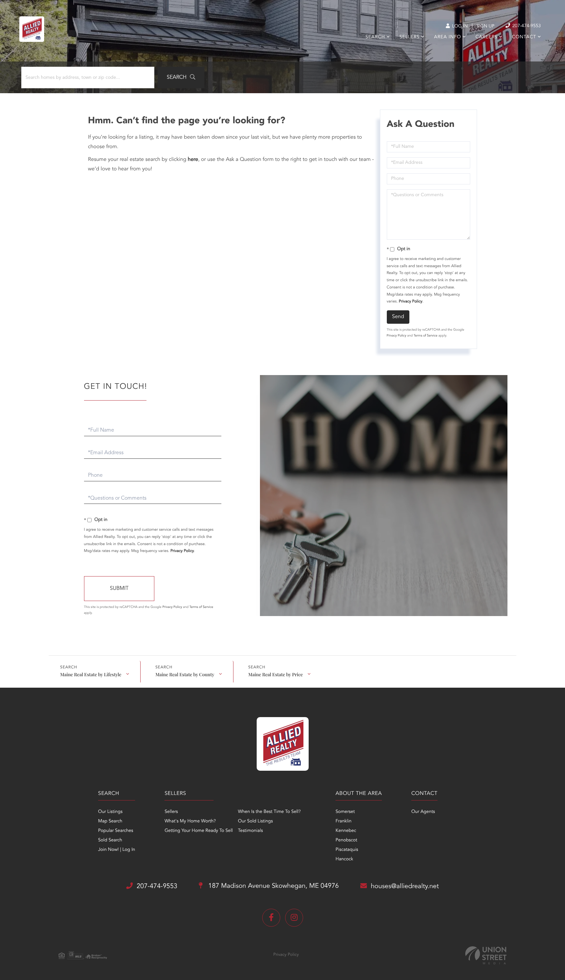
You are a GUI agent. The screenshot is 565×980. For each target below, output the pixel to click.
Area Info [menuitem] (447, 37)
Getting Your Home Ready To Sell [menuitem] (198, 831)
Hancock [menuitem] (344, 859)
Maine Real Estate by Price (275, 674)
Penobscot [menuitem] (346, 840)
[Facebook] (271, 918)
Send (398, 316)
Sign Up (485, 26)
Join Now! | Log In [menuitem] (116, 850)
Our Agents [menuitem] (423, 812)
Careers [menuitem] (486, 37)
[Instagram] (294, 918)
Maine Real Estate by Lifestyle (90, 674)
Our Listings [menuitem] (110, 812)
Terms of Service (425, 335)
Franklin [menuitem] (343, 821)
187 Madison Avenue (272, 886)
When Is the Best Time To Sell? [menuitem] (269, 812)
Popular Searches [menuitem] (115, 831)
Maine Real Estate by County (184, 674)
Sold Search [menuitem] (110, 840)
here (193, 159)
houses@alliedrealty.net (405, 886)
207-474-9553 (526, 26)
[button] (181, 77)
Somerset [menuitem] (345, 812)
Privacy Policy (410, 301)
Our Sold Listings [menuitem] (255, 821)
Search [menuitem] (375, 37)
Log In (459, 26)
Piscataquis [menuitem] (346, 850)
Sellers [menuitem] (409, 37)
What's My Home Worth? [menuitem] (190, 821)
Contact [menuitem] (524, 37)
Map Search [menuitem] (110, 821)
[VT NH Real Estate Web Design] (485, 955)
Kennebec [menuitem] (345, 831)
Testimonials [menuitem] (250, 831)
